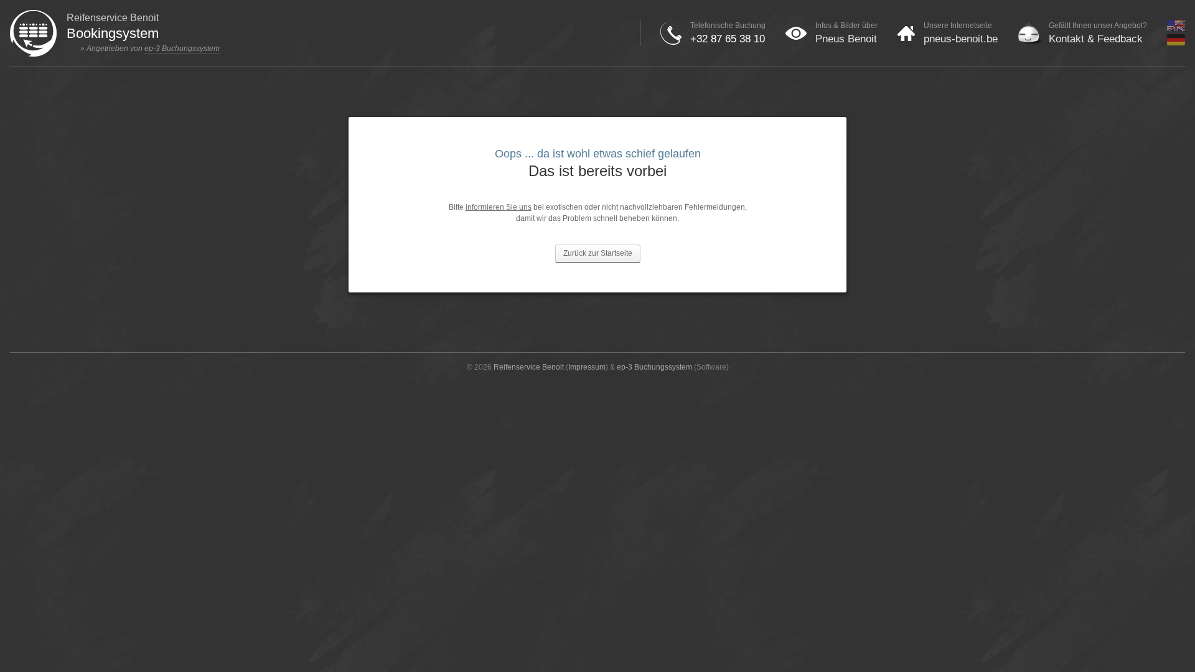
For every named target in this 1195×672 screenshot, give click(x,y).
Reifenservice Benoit (529, 367)
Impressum (587, 367)
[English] (1176, 28)
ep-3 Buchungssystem (182, 48)
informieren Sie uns (499, 207)
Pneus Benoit (846, 39)
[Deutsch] (1176, 43)
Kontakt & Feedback (1096, 39)
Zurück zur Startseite (597, 253)
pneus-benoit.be (961, 39)
